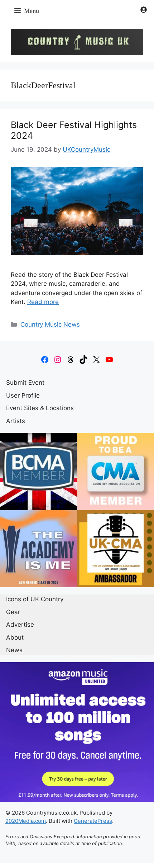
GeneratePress (93, 820)
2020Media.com (25, 820)
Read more (43, 301)
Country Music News (50, 324)
